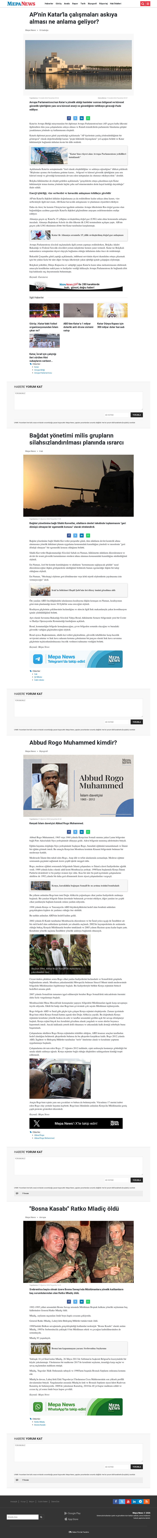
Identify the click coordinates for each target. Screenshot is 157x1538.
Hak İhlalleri (115, 3)
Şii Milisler (38, 677)
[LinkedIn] (82, 118)
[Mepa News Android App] (72, 1513)
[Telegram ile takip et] (140, 1501)
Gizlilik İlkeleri (43, 1502)
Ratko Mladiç (39, 1422)
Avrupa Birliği (39, 370)
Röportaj (103, 3)
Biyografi (92, 3)
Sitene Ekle (55, 1502)
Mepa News (30, 30)
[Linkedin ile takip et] (134, 1501)
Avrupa (42, 1217)
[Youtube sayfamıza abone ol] (128, 1501)
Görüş (59, 3)
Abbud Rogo (39, 1135)
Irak (41, 451)
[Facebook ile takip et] (116, 1501)
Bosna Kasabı (39, 1425)
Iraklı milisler (39, 680)
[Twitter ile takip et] (122, 1501)
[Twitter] (75, 118)
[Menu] (148, 3)
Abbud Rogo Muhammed (44, 1138)
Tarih (82, 3)
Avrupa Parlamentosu (43, 373)
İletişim (31, 1502)
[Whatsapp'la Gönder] (88, 118)
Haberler (49, 3)
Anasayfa (13, 1502)
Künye (23, 1502)
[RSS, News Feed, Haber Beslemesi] (147, 1501)
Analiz (67, 3)
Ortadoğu (43, 30)
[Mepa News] (21, 3)
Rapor (75, 3)
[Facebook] (69, 118)
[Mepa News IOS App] (72, 1519)
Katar (36, 367)
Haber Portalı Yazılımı (80, 1532)
